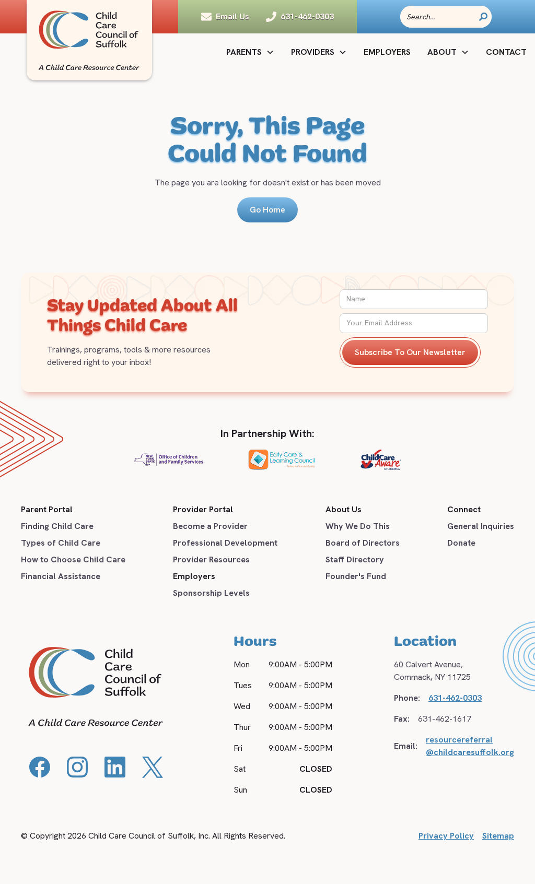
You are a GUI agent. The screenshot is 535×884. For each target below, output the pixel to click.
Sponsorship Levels (211, 592)
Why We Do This (357, 526)
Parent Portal (47, 509)
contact (506, 51)
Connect (464, 509)
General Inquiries (480, 526)
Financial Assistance (60, 576)
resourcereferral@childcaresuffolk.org (470, 746)
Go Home (267, 209)
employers (387, 51)
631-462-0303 (455, 697)
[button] (250, 52)
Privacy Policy (446, 835)
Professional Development (225, 542)
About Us (343, 509)
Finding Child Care (57, 526)
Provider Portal (203, 509)
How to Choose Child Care (73, 559)
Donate (461, 542)
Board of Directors (362, 542)
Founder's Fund (355, 576)
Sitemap (498, 835)
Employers (194, 576)
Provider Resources (211, 559)
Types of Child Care (60, 542)
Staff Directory (354, 559)
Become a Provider (210, 526)
